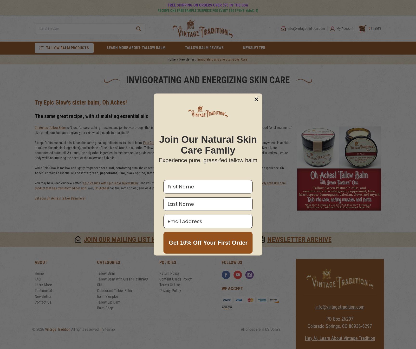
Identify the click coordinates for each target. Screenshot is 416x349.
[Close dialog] (256, 99)
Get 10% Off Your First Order (208, 242)
